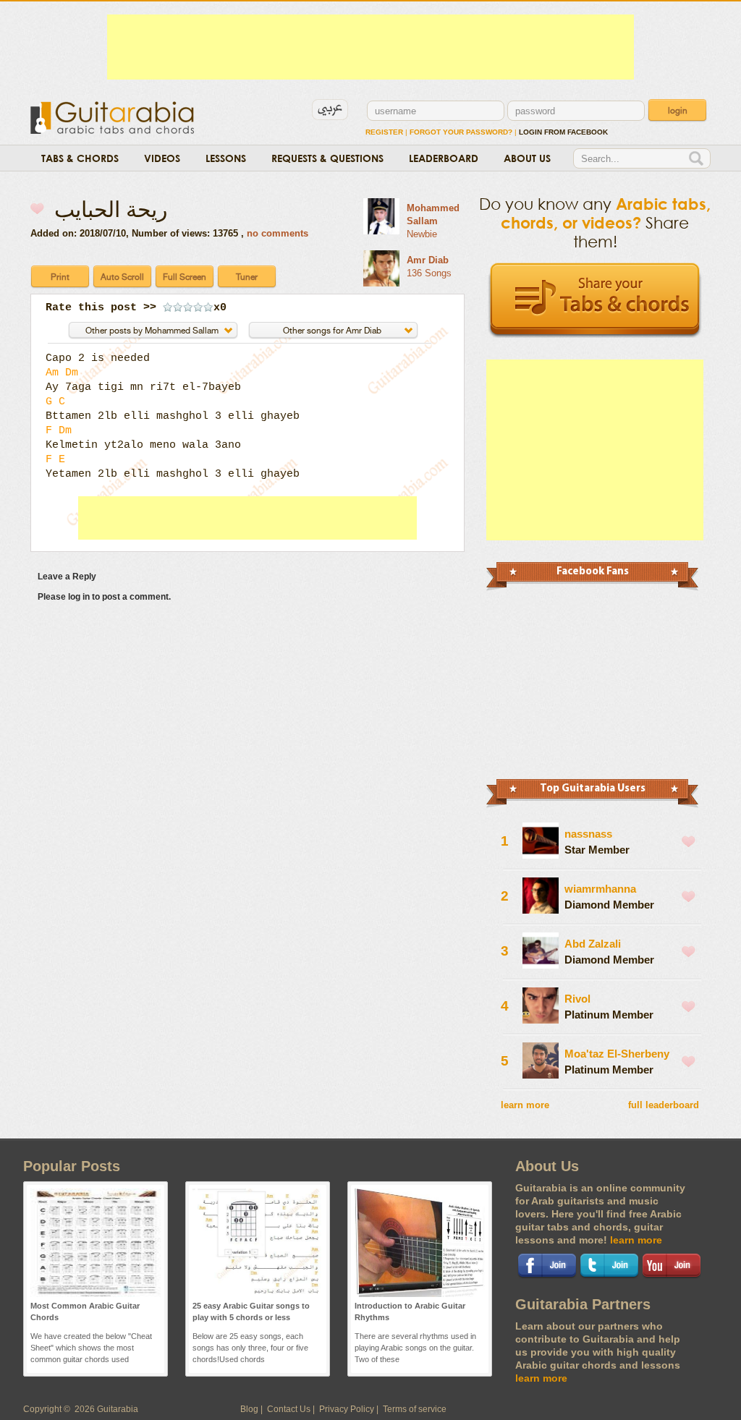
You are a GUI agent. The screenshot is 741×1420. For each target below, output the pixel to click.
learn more (525, 1105)
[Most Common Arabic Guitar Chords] (95, 1294)
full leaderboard (663, 1105)
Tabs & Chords (80, 158)
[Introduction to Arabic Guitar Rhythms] (420, 1294)
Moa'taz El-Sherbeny (616, 1053)
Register (384, 132)
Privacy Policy (346, 1409)
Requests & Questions (327, 158)
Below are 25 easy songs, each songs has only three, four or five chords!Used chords (250, 1348)
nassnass (588, 834)
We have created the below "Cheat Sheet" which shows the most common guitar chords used (91, 1348)
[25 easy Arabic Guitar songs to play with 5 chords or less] (257, 1294)
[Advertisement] (370, 47)
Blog (249, 1409)
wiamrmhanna (600, 889)
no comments (277, 233)
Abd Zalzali (592, 944)
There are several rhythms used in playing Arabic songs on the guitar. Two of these (415, 1348)
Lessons (226, 158)
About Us (527, 158)
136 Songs (429, 273)
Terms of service (414, 1409)
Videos (162, 158)
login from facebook (563, 132)
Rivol (577, 998)
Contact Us (288, 1409)
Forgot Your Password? (461, 132)
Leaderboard (443, 158)
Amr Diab (428, 260)
